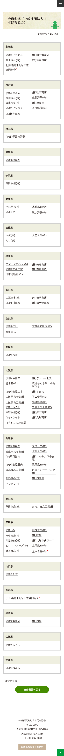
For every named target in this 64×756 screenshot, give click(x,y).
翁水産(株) (12, 383)
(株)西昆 (36, 620)
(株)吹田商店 (39, 92)
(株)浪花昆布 (13, 456)
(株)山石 (10, 530)
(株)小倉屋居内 (14, 464)
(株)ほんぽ (12, 574)
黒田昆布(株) (39, 464)
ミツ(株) (10, 240)
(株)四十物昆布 (40, 302)
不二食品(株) (39, 396)
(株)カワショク (14, 107)
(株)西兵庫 (38, 477)
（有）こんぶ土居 (16, 422)
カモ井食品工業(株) (43, 506)
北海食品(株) (39, 451)
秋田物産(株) (13, 506)
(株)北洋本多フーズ (43, 540)
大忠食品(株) (39, 235)
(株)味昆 (36, 535)
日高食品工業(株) (15, 469)
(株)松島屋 (38, 102)
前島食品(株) (13, 477)
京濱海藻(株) (39, 107)
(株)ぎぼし (12, 326)
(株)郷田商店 (39, 412)
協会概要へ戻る (32, 689)
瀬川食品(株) (13, 550)
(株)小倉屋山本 (14, 391)
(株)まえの (38, 391)
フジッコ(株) (39, 446)
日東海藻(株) (13, 102)
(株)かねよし (13, 667)
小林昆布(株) (13, 206)
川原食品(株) (13, 540)
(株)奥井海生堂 (14, 268)
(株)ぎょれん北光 (42, 378)
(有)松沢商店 (39, 297)
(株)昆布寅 (12, 354)
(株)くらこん (13, 407)
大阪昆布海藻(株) (15, 396)
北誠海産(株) (39, 401)
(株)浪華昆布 (13, 378)
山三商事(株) (13, 297)
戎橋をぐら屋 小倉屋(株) (43, 385)
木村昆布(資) (39, 206)
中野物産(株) (13, 412)
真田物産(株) (13, 183)
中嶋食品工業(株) (42, 407)
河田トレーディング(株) (43, 471)
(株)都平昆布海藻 (15, 136)
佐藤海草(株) (39, 97)
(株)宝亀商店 (13, 620)
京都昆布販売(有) (42, 326)
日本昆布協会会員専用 (32, 747)
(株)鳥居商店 (39, 417)
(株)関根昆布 (13, 159)
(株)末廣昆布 (13, 446)
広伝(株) (10, 235)
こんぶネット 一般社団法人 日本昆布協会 (32, 6)
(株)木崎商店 (39, 268)
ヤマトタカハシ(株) (17, 263)
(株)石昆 (10, 211)
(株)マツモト (13, 417)
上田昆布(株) (39, 545)
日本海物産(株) (14, 274)
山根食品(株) (39, 530)
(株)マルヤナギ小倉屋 (43, 458)
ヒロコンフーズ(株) (17, 545)
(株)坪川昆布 (13, 302)
